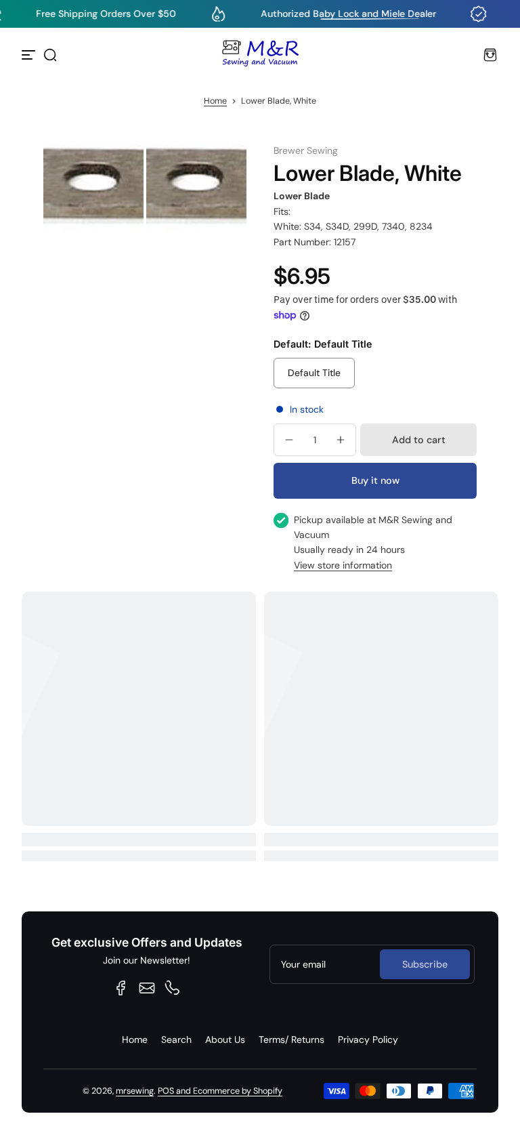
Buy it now (375, 480)
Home (215, 101)
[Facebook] (121, 988)
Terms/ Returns (291, 1039)
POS (166, 1091)
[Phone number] (173, 988)
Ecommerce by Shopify (237, 1091)
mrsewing (135, 1091)
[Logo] (260, 55)
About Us (225, 1039)
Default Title (314, 373)
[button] (50, 54)
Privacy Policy (368, 1039)
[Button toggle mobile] (30, 54)
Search (176, 1039)
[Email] (147, 988)
